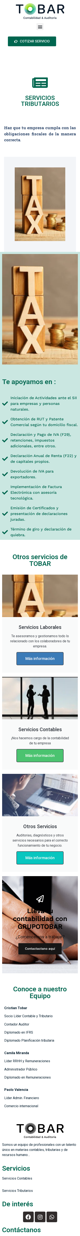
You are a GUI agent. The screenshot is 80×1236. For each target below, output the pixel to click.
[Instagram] (40, 1217)
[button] (40, 26)
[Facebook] (28, 1217)
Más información (40, 658)
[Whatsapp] (52, 1217)
